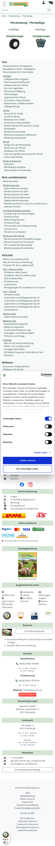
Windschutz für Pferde (14, 148)
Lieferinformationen (27, 821)
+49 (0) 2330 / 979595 (28, 663)
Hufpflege (14, 29)
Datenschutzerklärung (27, 805)
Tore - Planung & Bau (13, 269)
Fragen (13, 496)
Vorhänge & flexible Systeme (16, 210)
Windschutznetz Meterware (17, 197)
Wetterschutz (9, 313)
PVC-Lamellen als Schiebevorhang (20, 225)
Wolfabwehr (10, 128)
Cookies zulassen (27, 460)
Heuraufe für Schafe (13, 113)
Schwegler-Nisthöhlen (14, 349)
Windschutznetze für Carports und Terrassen (25, 203)
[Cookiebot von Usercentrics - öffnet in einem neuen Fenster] (41, 375)
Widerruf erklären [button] (27, 694)
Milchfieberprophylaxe (15, 167)
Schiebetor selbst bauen (15, 272)
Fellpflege (40, 29)
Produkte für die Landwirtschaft (18, 265)
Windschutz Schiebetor (15, 231)
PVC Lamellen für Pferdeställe (18, 245)
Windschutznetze (11, 185)
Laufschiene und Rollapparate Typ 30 (22, 300)
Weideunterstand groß (15, 137)
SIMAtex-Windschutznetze (16, 200)
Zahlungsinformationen (27, 827)
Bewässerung (9, 321)
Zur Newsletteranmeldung (27, 769)
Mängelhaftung (27, 796)
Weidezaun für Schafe (14, 119)
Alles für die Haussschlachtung (17, 262)
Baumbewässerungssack (16, 324)
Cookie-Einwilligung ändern (27, 808)
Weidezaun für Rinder (13, 369)
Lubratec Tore (10, 228)
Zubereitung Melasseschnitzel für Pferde (23, 154)
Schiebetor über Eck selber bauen (20, 275)
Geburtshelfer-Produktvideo (17, 170)
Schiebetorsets (11, 281)
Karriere (14, 478)
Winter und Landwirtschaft (16, 259)
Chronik (14, 475)
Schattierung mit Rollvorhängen (19, 213)
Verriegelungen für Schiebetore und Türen (24, 287)
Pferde (6, 141)
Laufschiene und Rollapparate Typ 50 (22, 306)
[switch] (48, 426)
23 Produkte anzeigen (41, 36)
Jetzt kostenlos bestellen (27, 579)
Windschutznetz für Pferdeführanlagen (22, 239)
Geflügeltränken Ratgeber (16, 79)
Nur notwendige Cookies (27, 469)
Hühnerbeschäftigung (14, 91)
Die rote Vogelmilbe (13, 88)
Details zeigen (40, 452)
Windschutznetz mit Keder (16, 194)
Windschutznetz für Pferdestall (19, 242)
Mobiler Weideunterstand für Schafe (21, 125)
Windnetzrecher (10, 181)
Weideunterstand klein (15, 131)
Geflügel (7, 76)
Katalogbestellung (27, 548)
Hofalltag (7, 340)
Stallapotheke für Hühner (16, 85)
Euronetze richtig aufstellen (17, 100)
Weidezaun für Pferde (14, 151)
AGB (27, 793)
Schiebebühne (11, 309)
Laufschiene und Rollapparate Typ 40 (22, 303)
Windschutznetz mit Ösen (16, 191)
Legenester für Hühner (15, 97)
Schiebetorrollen (12, 294)
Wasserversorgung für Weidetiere (20, 134)
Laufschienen (10, 284)
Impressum (27, 802)
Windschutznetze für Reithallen (19, 248)
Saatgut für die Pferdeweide (17, 145)
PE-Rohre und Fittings (14, 336)
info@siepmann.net (32, 690)
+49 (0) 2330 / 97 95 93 (28, 680)
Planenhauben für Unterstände (18, 72)
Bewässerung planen (14, 327)
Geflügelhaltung (11, 106)
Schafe (6, 110)
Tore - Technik (9, 291)
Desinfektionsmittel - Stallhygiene (19, 69)
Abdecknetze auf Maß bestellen (19, 103)
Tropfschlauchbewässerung (17, 330)
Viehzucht (8, 164)
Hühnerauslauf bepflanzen (17, 82)
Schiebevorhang (12, 222)
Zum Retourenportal (34, 631)
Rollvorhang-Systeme (14, 219)
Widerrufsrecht (27, 799)
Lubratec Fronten (12, 206)
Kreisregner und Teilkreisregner (19, 333)
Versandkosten (17, 505)
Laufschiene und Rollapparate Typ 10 (22, 297)
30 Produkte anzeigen (15, 36)
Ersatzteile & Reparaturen (22, 499)
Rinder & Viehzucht (12, 161)
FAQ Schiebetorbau (13, 278)
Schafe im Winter (12, 116)
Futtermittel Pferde (13, 157)
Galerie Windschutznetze (16, 188)
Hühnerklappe (11, 94)
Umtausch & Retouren (27, 824)
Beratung (14, 502)
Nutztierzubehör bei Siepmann (17, 66)
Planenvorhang (11, 216)
